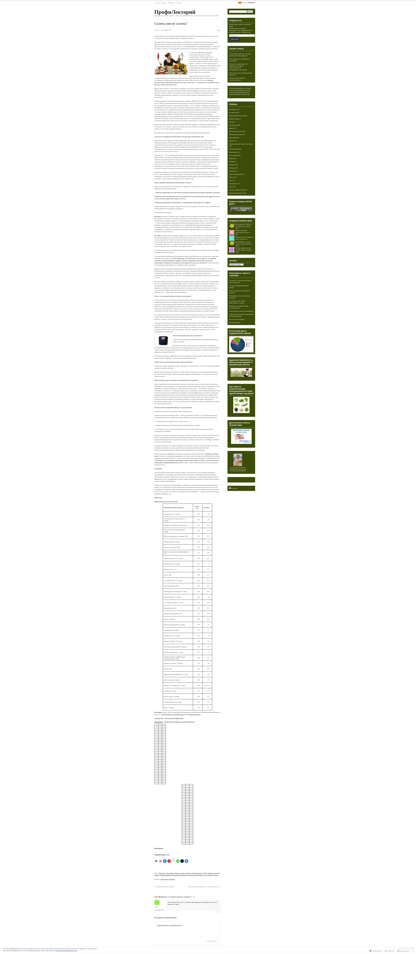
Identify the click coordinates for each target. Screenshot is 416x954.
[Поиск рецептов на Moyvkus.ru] (233, 488)
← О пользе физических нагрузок (164, 887)
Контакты (179, 2)
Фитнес (215, 875)
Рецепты (231, 171)
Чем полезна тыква (234, 322)
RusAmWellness (240, 225)
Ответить (217, 912)
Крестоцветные (234, 155)
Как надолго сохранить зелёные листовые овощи (239, 307)
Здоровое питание (179, 873)
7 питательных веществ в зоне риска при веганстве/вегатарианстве (240, 55)
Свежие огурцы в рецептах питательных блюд (237, 79)
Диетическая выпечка (235, 131)
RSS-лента (251, 2)
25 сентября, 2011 (159, 910)
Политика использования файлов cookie (66, 950)
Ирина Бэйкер (158, 722)
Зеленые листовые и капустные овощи (241, 144)
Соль (204, 875)
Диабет (231, 128)
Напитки (231, 158)
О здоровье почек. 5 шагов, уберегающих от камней (237, 302)
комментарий (211, 941)
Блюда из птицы (234, 119)
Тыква (231, 187)
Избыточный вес (197, 873)
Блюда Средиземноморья (236, 116)
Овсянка (231, 162)
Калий (205, 873)
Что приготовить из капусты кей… (242, 232)
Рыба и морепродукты (236, 174)
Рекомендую (171, 2)
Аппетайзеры (233, 109)
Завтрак (231, 141)
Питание (172, 879)
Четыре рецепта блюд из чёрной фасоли (241, 311)
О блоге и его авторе (160, 2)
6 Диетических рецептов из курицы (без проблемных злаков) (241, 315)
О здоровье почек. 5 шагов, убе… (243, 226)
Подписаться (235, 20)
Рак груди (232, 168)
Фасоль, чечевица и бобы (237, 190)
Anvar (156, 907)
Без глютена (232, 112)
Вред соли (162, 873)
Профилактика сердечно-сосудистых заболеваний (186, 875)
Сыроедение (233, 184)
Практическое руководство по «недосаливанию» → (204, 887)
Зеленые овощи (234, 149)
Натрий (156, 875)
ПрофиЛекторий (174, 12)
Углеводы (210, 875)
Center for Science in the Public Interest (173, 714)
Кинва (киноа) (233, 152)
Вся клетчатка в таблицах (237, 319)
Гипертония (169, 873)
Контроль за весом (214, 873)
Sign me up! (234, 39)
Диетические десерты (235, 134)
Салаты (231, 177)
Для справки (233, 138)
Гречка (231, 122)
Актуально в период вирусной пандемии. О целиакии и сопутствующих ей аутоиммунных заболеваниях (238, 67)
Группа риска (165, 879)
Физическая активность (236, 193)
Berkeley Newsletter (195, 714)
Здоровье (189, 873)
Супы (231, 180)
